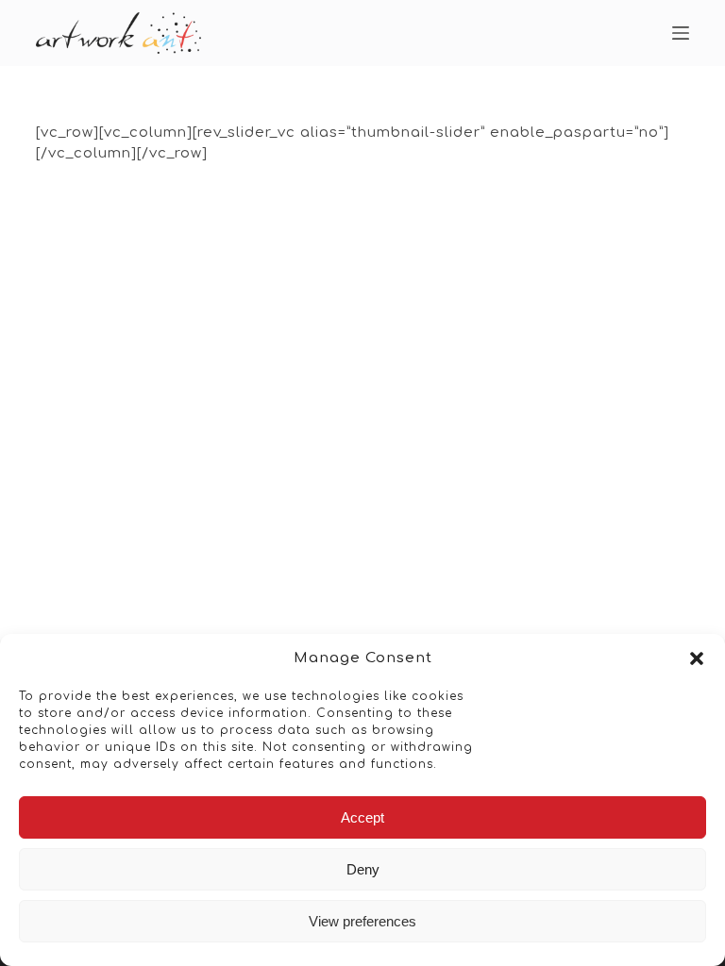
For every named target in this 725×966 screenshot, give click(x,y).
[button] (696, 658)
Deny (362, 869)
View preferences (362, 921)
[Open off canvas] (680, 33)
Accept (362, 817)
